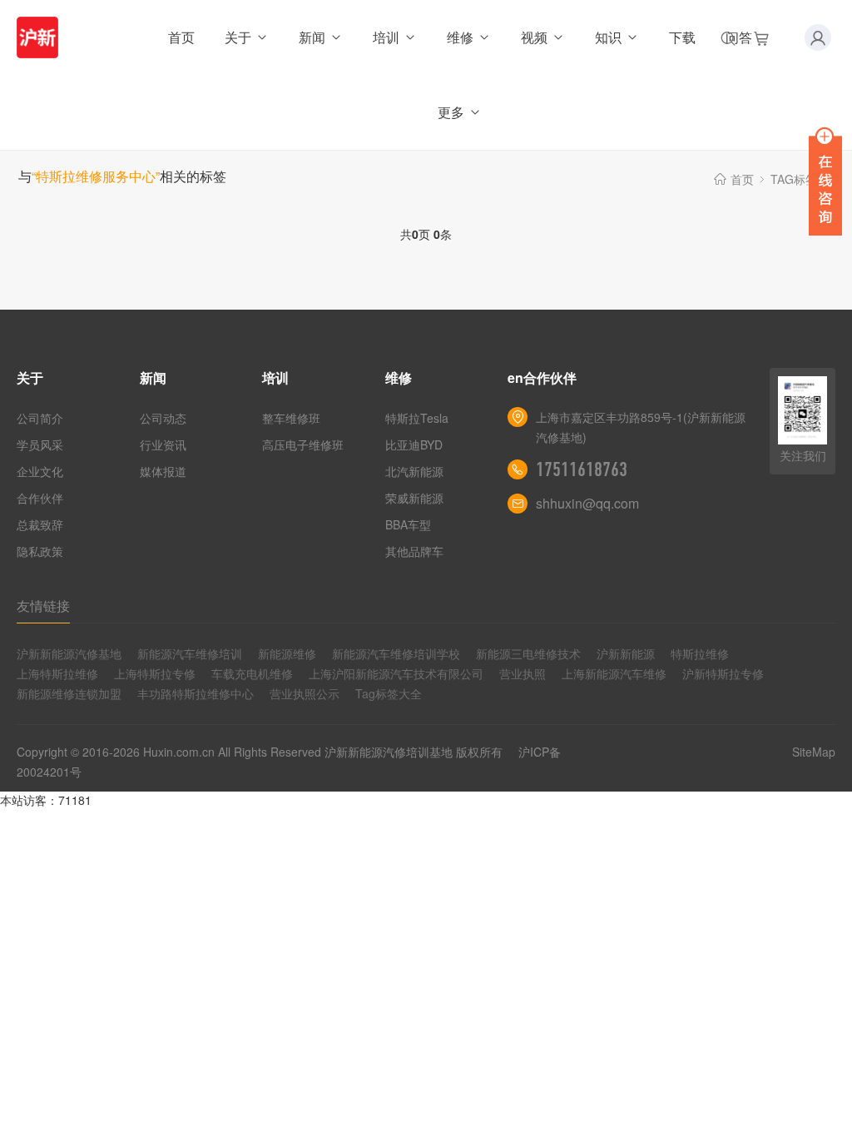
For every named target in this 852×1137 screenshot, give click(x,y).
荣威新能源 (414, 497)
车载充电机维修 (252, 673)
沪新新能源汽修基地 (69, 653)
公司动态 (163, 418)
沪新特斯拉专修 (723, 673)
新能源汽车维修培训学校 (396, 653)
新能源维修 (287, 653)
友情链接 (43, 605)
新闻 (312, 37)
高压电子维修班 (303, 444)
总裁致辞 (40, 524)
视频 (534, 37)
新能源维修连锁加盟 (69, 693)
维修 (460, 37)
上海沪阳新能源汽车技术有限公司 (396, 673)
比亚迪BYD (414, 444)
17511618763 (581, 469)
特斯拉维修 (700, 653)
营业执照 (522, 673)
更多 (451, 112)
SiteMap (813, 751)
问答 (739, 37)
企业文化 (40, 471)
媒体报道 (163, 471)
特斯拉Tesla (416, 418)
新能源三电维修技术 (528, 653)
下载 (682, 37)
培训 (386, 37)
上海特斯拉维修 (57, 673)
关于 (238, 37)
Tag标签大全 (388, 693)
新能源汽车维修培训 (189, 653)
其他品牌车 (414, 551)
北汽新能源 (414, 471)
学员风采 (40, 444)
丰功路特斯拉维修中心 (195, 693)
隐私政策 (40, 551)
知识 (608, 37)
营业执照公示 (304, 693)
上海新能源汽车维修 (614, 673)
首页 (181, 37)
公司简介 (40, 418)
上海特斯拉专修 (155, 673)
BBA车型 (408, 524)
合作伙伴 (40, 497)
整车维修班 (291, 418)
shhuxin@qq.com (587, 503)
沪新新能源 (626, 653)
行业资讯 (163, 444)
